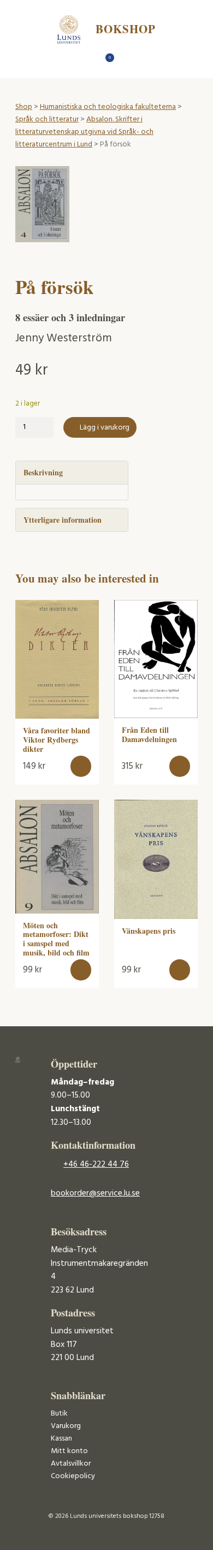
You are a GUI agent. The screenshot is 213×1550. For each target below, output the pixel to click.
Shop (23, 107)
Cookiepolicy (73, 1476)
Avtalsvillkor (71, 1463)
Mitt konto (69, 1451)
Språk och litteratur (47, 119)
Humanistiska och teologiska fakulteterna (108, 107)
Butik (59, 1413)
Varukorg (66, 1426)
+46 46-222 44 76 (96, 1164)
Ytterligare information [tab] (62, 519)
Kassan (61, 1438)
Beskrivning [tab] (43, 472)
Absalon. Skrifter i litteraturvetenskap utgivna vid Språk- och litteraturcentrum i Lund (84, 132)
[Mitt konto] (125, 60)
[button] (81, 766)
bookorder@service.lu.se (95, 1193)
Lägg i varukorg (104, 427)
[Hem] (87, 60)
